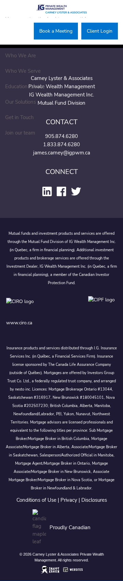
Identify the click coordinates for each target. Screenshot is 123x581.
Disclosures (94, 500)
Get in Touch (19, 117)
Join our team (20, 132)
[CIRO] (40, 306)
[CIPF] (102, 306)
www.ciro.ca (19, 322)
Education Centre (24, 86)
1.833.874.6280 (61, 144)
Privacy (68, 500)
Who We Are (20, 55)
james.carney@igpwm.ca (61, 152)
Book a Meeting (55, 31)
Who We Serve (23, 71)
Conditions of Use (36, 500)
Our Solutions (20, 101)
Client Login (99, 31)
